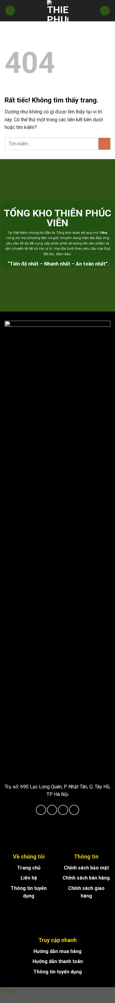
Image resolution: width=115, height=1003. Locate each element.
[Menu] (10, 11)
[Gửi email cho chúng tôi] (74, 810)
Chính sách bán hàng (86, 878)
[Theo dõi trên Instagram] (52, 810)
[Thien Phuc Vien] (58, 10)
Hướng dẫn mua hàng (57, 951)
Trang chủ (28, 868)
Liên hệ (29, 878)
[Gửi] (104, 144)
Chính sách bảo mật (86, 868)
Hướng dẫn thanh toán (58, 961)
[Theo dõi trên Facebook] (41, 810)
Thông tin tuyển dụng (57, 972)
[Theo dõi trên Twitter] (63, 810)
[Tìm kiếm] (105, 11)
